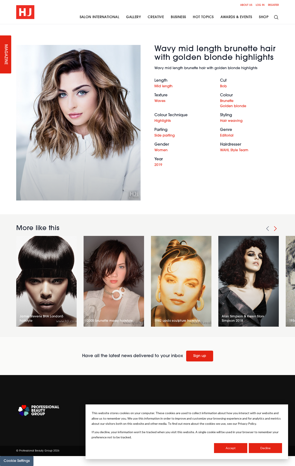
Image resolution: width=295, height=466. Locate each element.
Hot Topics (203, 17)
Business (178, 17)
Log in (260, 5)
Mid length (163, 86)
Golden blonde (233, 106)
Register (273, 5)
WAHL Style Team (234, 150)
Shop (263, 17)
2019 (158, 165)
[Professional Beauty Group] (38, 410)
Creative (156, 17)
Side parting (164, 135)
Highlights (162, 121)
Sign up (199, 356)
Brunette (226, 101)
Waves (159, 101)
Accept (231, 448)
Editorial (226, 135)
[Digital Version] (3, 27)
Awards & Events (236, 17)
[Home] (25, 12)
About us (246, 5)
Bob (223, 86)
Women (161, 150)
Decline (265, 448)
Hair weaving (231, 121)
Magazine (6, 54)
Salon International (99, 17)
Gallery (133, 17)
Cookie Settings (17, 461)
